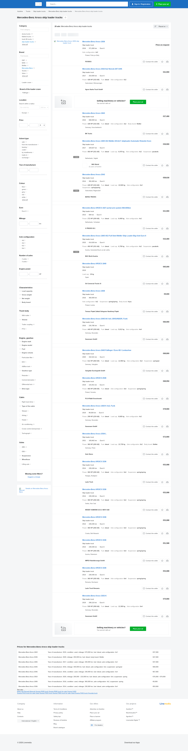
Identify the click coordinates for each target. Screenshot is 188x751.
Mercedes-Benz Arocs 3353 (28, 676)
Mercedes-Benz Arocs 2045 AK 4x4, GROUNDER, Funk (105, 319)
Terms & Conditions (60, 709)
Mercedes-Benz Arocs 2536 (28, 657)
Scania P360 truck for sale (62, 693)
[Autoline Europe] (25, 4)
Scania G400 (71, 691)
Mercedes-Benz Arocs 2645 (28, 667)
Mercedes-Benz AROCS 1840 (94, 264)
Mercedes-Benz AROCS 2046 (94, 378)
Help (18, 713)
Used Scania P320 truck (44, 693)
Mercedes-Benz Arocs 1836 (93, 42)
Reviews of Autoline (60, 720)
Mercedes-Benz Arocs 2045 (28, 672)
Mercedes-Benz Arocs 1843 (93, 113)
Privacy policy (58, 713)
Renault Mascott (30, 691)
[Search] (48, 4)
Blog (55, 724)
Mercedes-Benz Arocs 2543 (93, 174)
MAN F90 (20, 691)
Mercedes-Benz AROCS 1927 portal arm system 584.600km (106, 208)
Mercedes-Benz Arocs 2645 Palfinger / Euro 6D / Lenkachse (106, 350)
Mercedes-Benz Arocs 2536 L (94, 434)
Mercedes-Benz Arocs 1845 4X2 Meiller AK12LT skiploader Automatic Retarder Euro (116, 141)
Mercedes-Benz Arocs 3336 (28, 686)
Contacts (20, 716)
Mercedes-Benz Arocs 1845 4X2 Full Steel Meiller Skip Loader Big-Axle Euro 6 (114, 236)
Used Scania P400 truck (79, 693)
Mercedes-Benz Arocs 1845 (28, 662)
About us (20, 709)
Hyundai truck (92, 693)
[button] (162, 62)
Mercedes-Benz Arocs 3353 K (94, 596)
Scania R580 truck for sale (58, 691)
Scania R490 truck (42, 691)
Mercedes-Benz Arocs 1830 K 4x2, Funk (98, 406)
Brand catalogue (59, 727)
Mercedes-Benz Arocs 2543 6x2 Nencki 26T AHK (102, 69)
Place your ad (138, 102)
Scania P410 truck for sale (26, 693)
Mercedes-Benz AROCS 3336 (94, 461)
